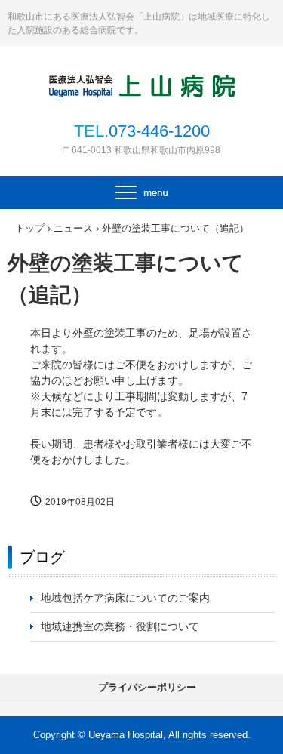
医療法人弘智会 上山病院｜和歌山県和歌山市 (142, 84)
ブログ (42, 557)
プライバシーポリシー (147, 687)
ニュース (73, 228)
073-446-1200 (159, 131)
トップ (30, 228)
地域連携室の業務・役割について (120, 626)
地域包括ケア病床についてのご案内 (125, 598)
